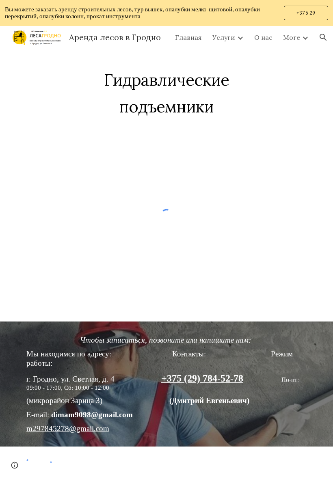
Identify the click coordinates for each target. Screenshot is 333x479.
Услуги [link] (223, 37)
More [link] (291, 37)
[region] (166, 13)
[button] (323, 37)
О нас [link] (263, 37)
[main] (166, 90)
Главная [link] (188, 37)
